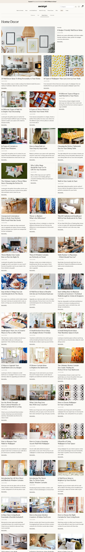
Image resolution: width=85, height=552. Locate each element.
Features (33, 15)
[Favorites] (78, 6)
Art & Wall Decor (33, 10)
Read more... (60, 41)
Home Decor (44, 15)
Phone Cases (50, 10)
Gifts (57, 10)
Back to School (20, 10)
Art (38, 15)
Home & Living (42, 10)
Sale (62, 10)
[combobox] (66, 6)
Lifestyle (52, 15)
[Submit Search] (61, 6)
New (26, 10)
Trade (67, 10)
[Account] (75, 6)
